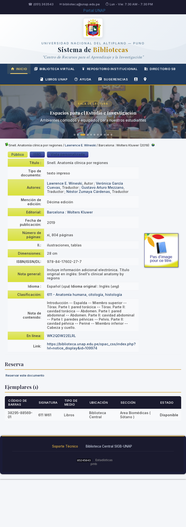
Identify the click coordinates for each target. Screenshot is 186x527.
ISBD (37, 154)
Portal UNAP (94, 10)
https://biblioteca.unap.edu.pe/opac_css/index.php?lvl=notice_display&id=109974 (91, 346)
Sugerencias (116, 79)
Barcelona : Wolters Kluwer (70, 212)
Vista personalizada (68, 154)
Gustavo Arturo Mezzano (102, 187)
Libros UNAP (56, 79)
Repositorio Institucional (112, 69)
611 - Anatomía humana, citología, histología (84, 294)
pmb (94, 464)
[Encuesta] (135, 79)
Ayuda (85, 79)
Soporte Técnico (65, 446)
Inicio (21, 69)
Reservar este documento (25, 375)
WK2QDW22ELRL (61, 336)
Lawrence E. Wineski (80, 145)
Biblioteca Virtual (57, 69)
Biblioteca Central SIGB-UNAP (109, 446)
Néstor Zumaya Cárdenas (88, 191)
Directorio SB (163, 69)
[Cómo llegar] (145, 79)
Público (17, 154)
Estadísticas (104, 460)
